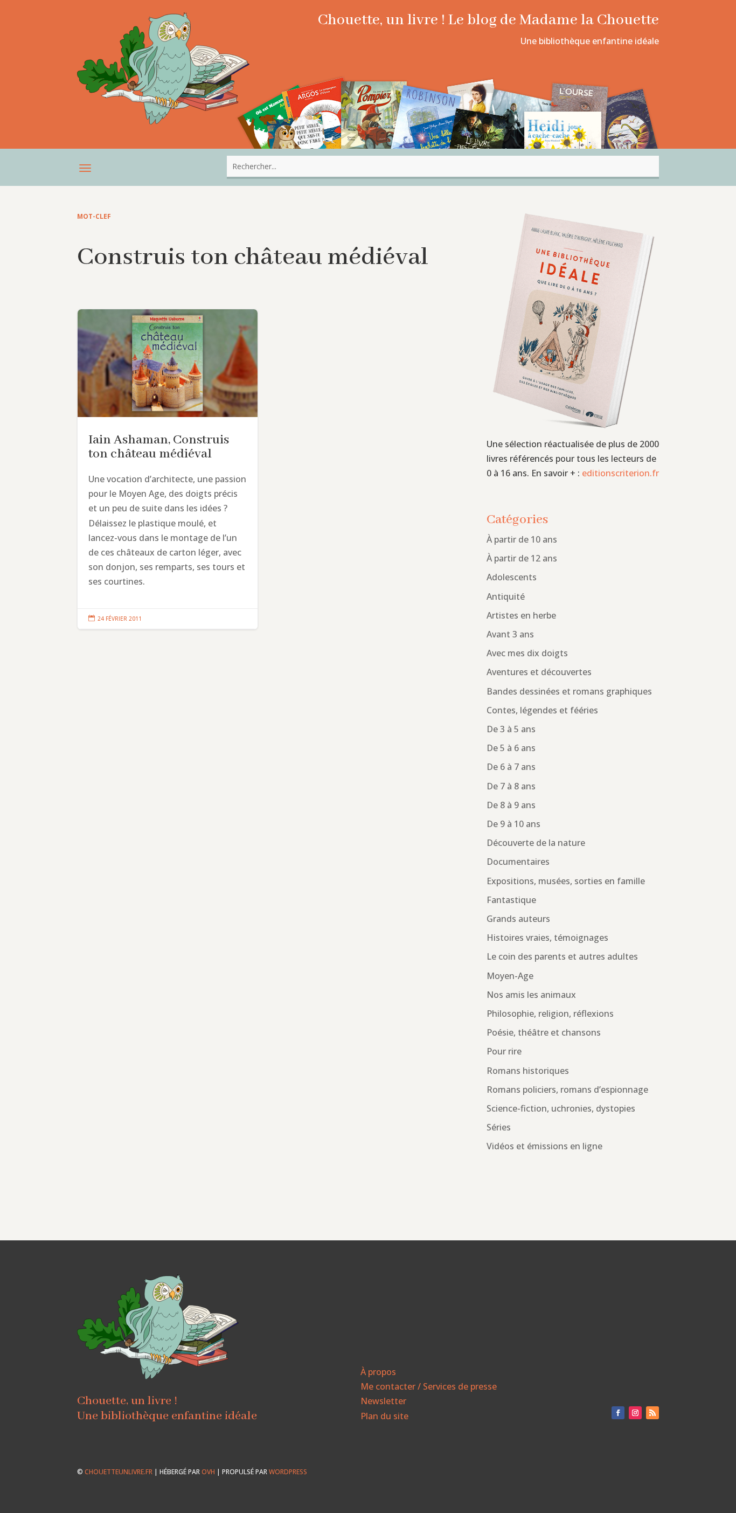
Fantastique (511, 900)
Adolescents (512, 577)
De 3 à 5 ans (511, 729)
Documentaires (518, 861)
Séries (499, 1127)
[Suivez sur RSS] (652, 1412)
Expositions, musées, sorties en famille (566, 881)
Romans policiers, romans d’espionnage (567, 1089)
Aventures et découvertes (539, 672)
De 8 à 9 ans (511, 805)
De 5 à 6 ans (511, 748)
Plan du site (384, 1416)
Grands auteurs (518, 919)
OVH (208, 1471)
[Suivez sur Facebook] (618, 1412)
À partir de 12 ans (522, 558)
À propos (378, 1372)
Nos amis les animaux (531, 995)
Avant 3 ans (510, 634)
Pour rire (504, 1051)
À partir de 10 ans (522, 539)
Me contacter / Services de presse (428, 1386)
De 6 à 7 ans (511, 767)
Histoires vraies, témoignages (547, 937)
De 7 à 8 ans (511, 786)
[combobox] (443, 166)
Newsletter (383, 1401)
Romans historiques (528, 1071)
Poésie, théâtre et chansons (544, 1032)
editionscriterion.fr (620, 473)
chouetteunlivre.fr (118, 1471)
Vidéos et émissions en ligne (544, 1146)
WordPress (288, 1471)
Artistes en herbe (521, 615)
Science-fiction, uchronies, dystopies (561, 1108)
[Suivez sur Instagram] (635, 1412)
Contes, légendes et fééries (542, 710)
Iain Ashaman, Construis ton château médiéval (168, 469)
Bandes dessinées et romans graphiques (569, 691)
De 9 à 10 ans (513, 824)
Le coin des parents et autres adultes (562, 956)
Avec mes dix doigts (527, 653)
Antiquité (506, 596)
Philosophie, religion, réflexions (550, 1013)
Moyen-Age (510, 976)
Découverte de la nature (536, 843)
